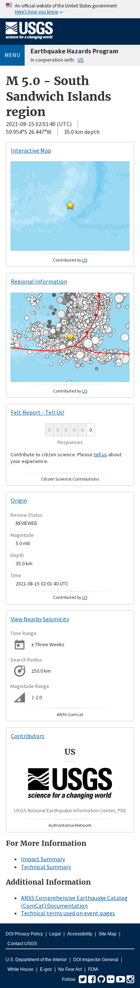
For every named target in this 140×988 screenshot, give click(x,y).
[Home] (29, 40)
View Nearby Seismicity (40, 619)
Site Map (107, 934)
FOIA (93, 969)
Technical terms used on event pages (68, 913)
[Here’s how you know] (70, 9)
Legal (55, 934)
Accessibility (79, 934)
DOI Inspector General (95, 959)
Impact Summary (43, 859)
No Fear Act (70, 969)
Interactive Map (31, 150)
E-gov (46, 969)
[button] (70, 204)
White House (20, 969)
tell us (100, 454)
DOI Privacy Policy (24, 934)
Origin (19, 500)
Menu (12, 55)
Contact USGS (22, 943)
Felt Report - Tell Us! (37, 412)
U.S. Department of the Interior (36, 959)
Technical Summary (46, 866)
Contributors (27, 736)
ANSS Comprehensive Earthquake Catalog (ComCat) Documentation (74, 901)
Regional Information (39, 281)
